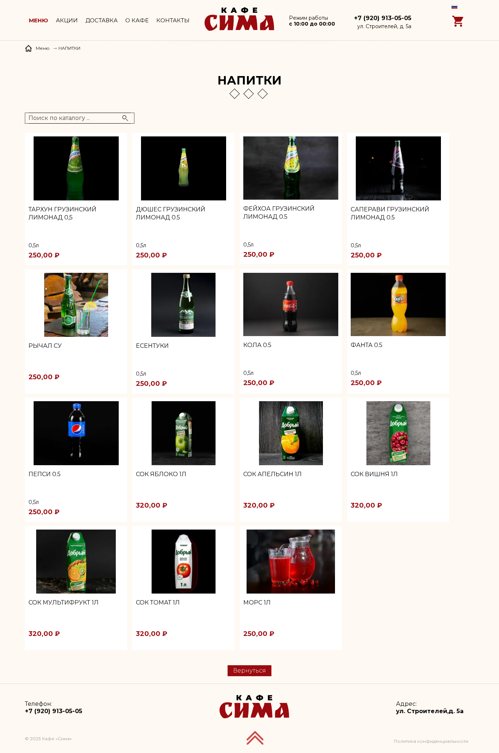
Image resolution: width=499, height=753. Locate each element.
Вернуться (249, 670)
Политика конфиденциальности (431, 741)
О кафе (137, 20)
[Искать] (125, 118)
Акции (67, 20)
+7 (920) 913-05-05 (382, 18)
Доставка (101, 20)
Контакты (173, 20)
